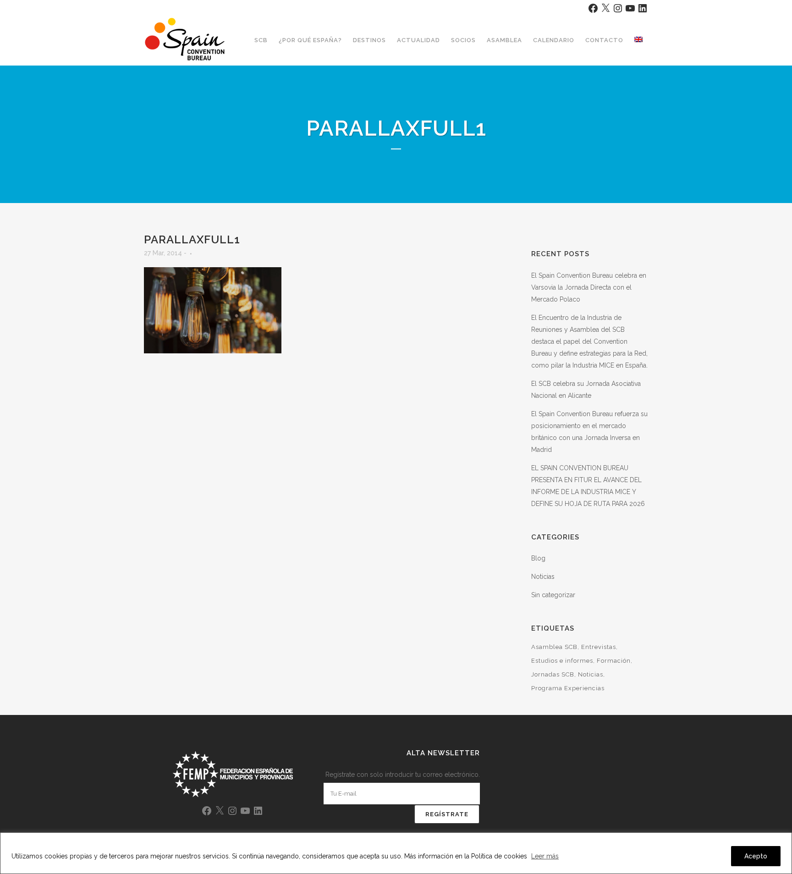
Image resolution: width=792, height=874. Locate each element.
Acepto (755, 856)
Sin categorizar (553, 595)
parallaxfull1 (192, 239)
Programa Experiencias (568, 688)
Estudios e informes (562, 660)
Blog (538, 558)
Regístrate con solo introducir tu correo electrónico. (402, 774)
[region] (396, 853)
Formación (614, 660)
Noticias (543, 576)
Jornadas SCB (552, 674)
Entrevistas (598, 646)
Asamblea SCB (554, 646)
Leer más (545, 856)
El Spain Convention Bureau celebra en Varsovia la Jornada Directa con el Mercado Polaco (588, 287)
